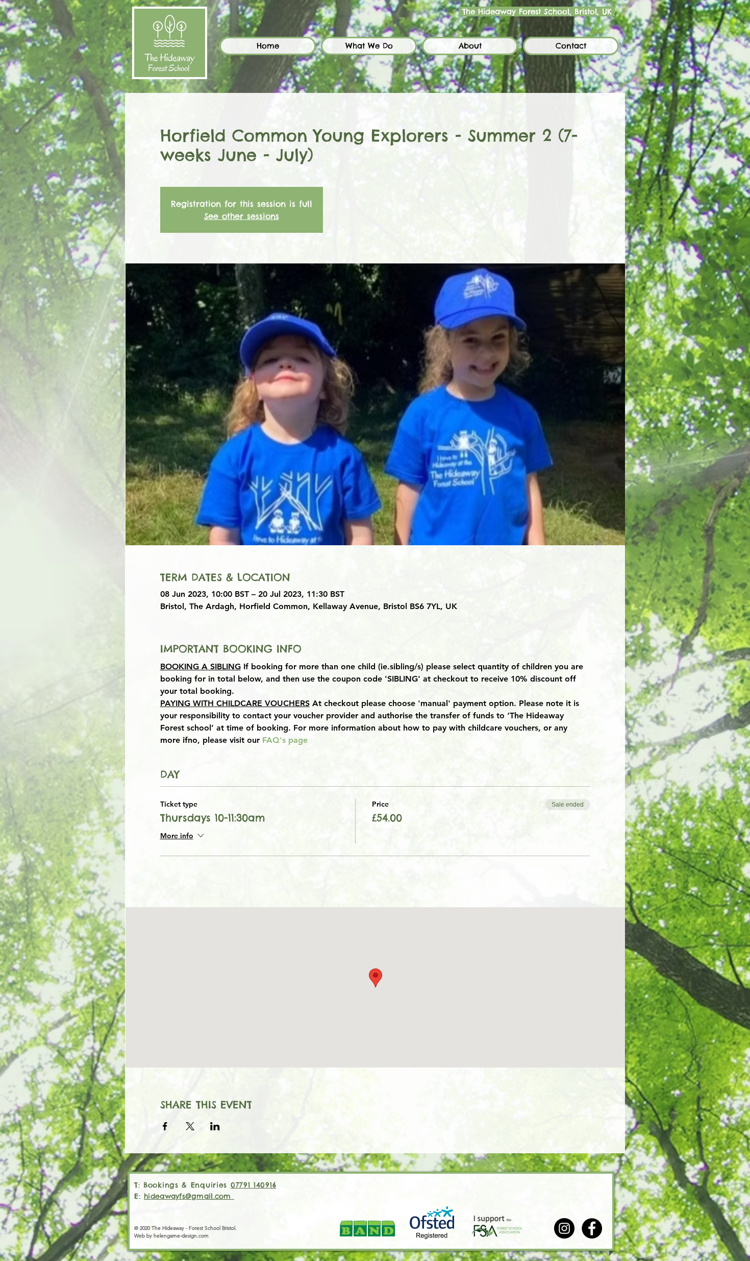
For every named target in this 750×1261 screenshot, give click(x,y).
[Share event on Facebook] (165, 1126)
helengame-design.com (181, 1235)
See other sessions (241, 216)
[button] (369, 46)
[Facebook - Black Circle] (592, 1228)
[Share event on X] (190, 1126)
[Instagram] (564, 1228)
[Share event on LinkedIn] (215, 1126)
